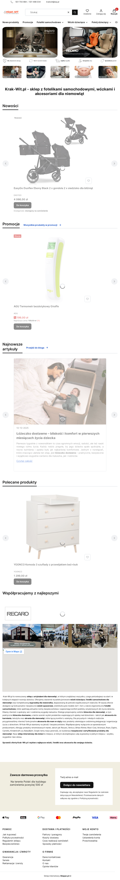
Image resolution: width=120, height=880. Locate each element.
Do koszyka (22, 205)
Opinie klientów (50, 866)
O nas (45, 863)
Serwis (5, 860)
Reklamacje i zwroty (12, 863)
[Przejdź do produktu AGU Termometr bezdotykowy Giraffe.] (53, 268)
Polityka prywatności (13, 837)
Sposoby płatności (51, 843)
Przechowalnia (89, 840)
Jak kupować (9, 834)
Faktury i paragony (52, 834)
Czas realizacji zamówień (55, 840)
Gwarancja (7, 857)
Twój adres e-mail (69, 777)
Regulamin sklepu (11, 840)
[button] (75, 12)
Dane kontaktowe (51, 857)
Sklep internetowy (56, 876)
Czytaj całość (24, 461)
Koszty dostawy (50, 837)
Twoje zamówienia (91, 834)
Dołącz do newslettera (76, 785)
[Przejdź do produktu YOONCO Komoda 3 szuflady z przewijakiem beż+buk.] (53, 526)
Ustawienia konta (91, 837)
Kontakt (46, 860)
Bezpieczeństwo (10, 843)
